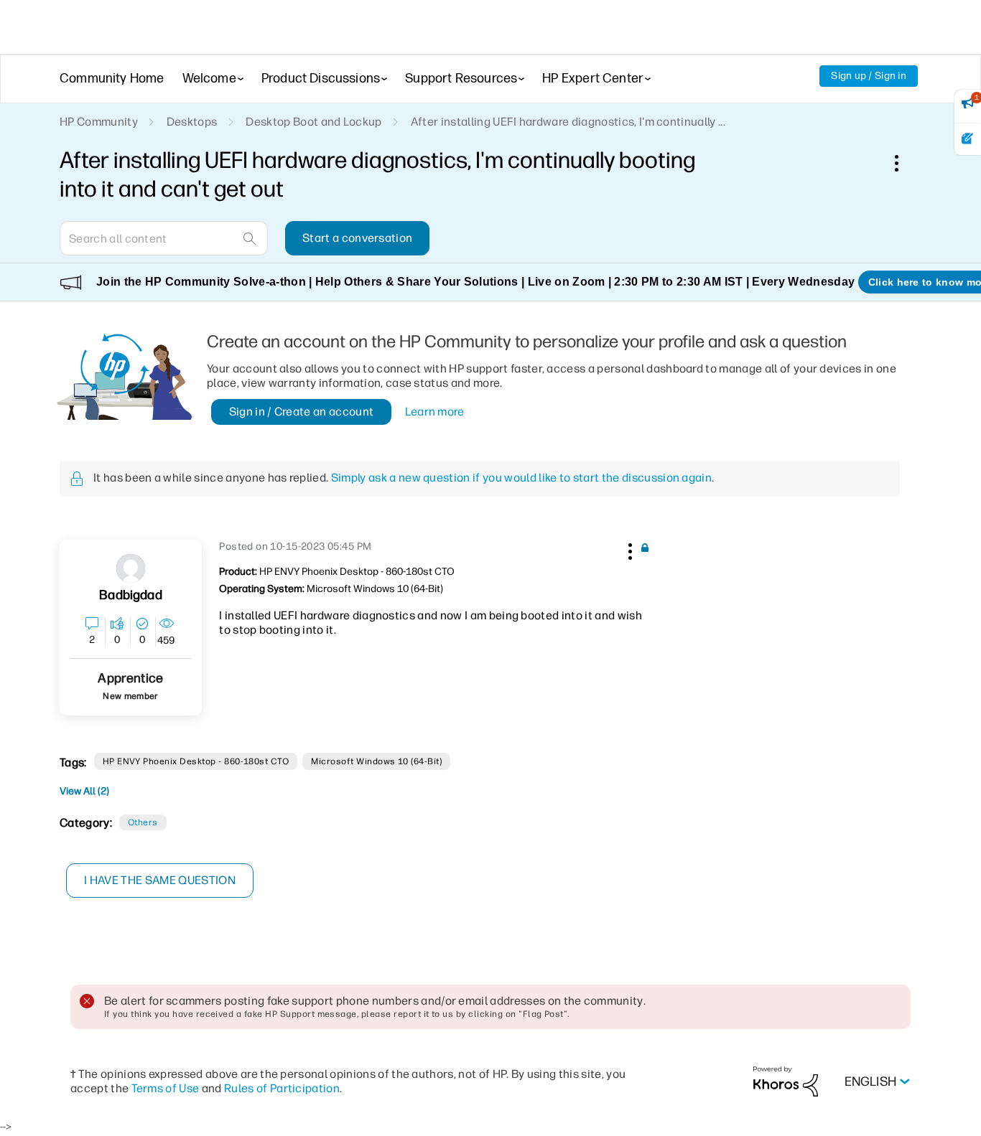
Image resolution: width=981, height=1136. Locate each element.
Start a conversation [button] (357, 238)
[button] (628, 549)
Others (143, 822)
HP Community (99, 121)
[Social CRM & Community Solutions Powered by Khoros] (785, 1081)
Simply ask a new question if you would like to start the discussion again (521, 477)
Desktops (192, 121)
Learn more (435, 411)
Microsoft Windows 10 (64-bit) (376, 761)
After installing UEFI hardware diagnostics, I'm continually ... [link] (568, 121)
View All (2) (84, 791)
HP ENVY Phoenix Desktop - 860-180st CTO (196, 761)
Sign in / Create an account (301, 411)
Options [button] (904, 163)
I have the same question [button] (160, 880)
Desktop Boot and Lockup (313, 121)
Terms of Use (165, 1088)
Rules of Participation (282, 1088)
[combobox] (164, 238)
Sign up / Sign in (868, 76)
